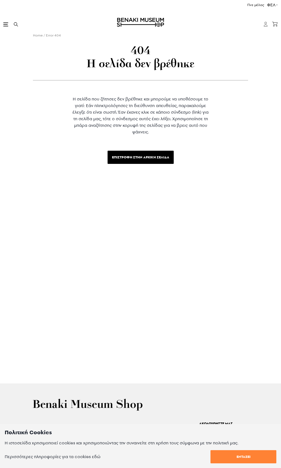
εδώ (96, 456)
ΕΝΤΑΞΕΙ (244, 456)
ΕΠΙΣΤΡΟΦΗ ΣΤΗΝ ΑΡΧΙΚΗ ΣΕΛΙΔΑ (140, 157)
